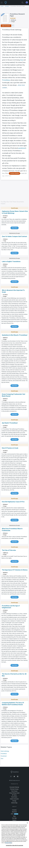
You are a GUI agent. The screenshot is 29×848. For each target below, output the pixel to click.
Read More (14, 228)
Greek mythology (5, 751)
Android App (14, 802)
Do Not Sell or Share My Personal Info (14, 845)
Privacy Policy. (8, 842)
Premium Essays (14, 789)
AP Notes (14, 795)
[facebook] (11, 777)
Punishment (4, 756)
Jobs (12, 813)
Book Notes (14, 797)
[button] (2, 2)
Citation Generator (14, 799)
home (2, 6)
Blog (14, 816)
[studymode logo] (10, 2)
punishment (22, 148)
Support (14, 820)
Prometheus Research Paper (17, 15)
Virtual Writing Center (14, 793)
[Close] (27, 822)
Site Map (14, 818)
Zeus (21, 60)
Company (14, 810)
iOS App (14, 801)
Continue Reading (14, 173)
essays (7, 6)
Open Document (6, 25)
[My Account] (27, 2)
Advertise (14, 812)
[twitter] (14, 777)
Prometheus (6, 80)
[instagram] (17, 777)
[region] (14, 834)
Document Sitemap (14, 787)
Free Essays (14, 791)
